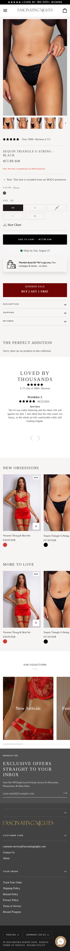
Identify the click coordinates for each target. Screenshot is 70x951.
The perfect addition (27, 343)
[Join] (64, 793)
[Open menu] (8, 10)
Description (11, 304)
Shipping (8, 312)
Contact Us (9, 852)
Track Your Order (12, 882)
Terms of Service (12, 906)
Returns (8, 321)
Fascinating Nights (18, 942)
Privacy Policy (10, 900)
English (11, 934)
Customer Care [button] (13, 835)
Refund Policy (10, 894)
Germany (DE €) (36, 934)
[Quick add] (36, 526)
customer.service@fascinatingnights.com (24, 846)
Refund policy (36, 945)
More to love (18, 564)
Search (43, 942)
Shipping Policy (11, 888)
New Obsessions (21, 468)
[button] (32, 438)
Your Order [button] (10, 871)
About (6, 858)
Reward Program (12, 912)
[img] (35, 385)
